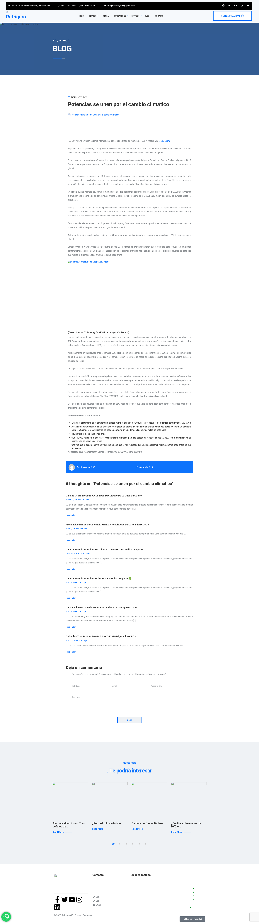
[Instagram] (79, 899)
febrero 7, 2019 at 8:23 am (78, 553)
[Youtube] (72, 899)
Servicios (153, 881)
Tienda (134, 889)
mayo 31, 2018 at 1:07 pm (77, 499)
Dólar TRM (175, 888)
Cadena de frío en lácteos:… (149, 823)
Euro (172, 899)
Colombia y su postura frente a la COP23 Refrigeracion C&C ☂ (101, 636)
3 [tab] (126, 844)
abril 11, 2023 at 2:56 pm (77, 640)
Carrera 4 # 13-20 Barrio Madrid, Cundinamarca (30, 5)
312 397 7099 (106, 896)
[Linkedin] (57, 907)
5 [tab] (139, 844)
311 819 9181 (106, 901)
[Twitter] (64, 899)
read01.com (164, 141)
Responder (71, 515)
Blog (151, 885)
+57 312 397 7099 (68, 5)
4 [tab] (132, 844)
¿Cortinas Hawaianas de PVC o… (186, 825)
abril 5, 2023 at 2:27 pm (76, 611)
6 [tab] (145, 844)
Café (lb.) (174, 907)
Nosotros (135, 885)
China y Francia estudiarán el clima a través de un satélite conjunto (104, 549)
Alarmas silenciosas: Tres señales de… (69, 825)
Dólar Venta (176, 891)
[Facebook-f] (57, 899)
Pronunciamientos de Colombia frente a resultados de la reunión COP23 (107, 525)
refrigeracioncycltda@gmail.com (121, 5)
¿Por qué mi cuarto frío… (107, 823)
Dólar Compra (177, 895)
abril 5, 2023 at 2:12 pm (76, 582)
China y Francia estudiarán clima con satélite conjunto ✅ (98, 578)
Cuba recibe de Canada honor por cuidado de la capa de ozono (102, 607)
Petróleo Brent (177, 903)
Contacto (153, 889)
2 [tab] (119, 844)
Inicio (133, 881)
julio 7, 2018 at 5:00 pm (76, 528)
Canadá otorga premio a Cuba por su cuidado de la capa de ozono (104, 496)
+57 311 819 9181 (88, 5)
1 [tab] (113, 844)
